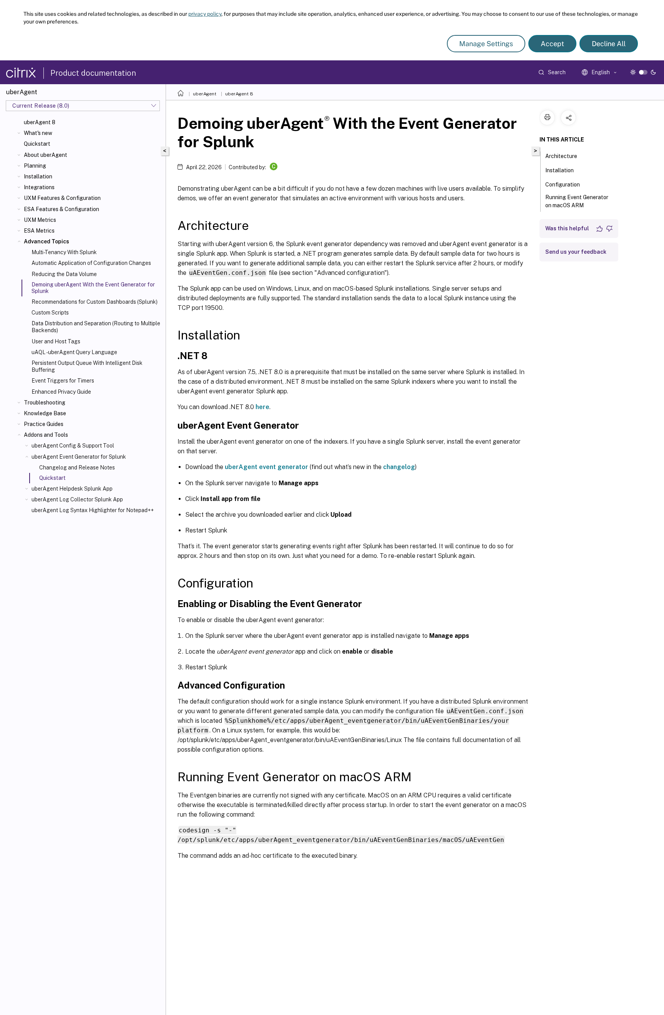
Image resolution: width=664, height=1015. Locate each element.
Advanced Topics (46, 241)
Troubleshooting (44, 402)
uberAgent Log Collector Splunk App (77, 499)
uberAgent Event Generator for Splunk (79, 457)
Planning (35, 166)
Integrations (39, 187)
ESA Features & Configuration (61, 209)
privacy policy (204, 14)
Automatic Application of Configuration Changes (91, 263)
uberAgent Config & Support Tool (73, 446)
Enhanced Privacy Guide (61, 392)
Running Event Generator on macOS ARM (576, 201)
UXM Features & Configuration (62, 198)
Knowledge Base (45, 413)
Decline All (609, 44)
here (262, 407)
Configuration (562, 184)
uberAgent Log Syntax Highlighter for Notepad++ (93, 510)
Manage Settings (486, 44)
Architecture (561, 156)
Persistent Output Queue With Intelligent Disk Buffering (87, 366)
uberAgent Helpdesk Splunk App (72, 489)
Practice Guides (43, 424)
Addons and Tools (46, 435)
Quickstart (37, 144)
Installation (38, 176)
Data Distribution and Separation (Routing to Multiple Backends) (96, 326)
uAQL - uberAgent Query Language (74, 352)
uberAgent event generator (266, 467)
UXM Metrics (40, 220)
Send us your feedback (575, 252)
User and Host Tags (56, 341)
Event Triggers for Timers (63, 381)
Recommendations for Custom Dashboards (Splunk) (95, 302)
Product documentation (93, 73)
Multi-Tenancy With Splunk (64, 252)
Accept (552, 44)
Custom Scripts (50, 312)
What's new (38, 133)
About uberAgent (45, 155)
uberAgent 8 (39, 122)
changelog (399, 467)
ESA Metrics (39, 231)
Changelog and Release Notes (77, 467)
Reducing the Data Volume (64, 274)
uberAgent (204, 94)
